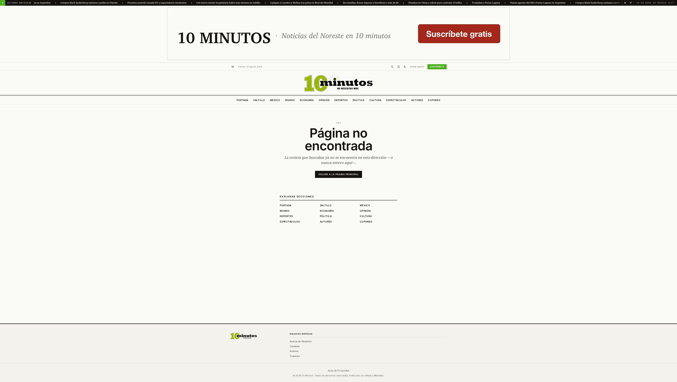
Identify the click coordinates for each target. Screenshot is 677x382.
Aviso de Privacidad (338, 370)
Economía (307, 100)
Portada (242, 100)
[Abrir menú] (232, 66)
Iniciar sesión (417, 66)
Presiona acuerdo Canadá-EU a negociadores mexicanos (135, 2)
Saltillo (259, 100)
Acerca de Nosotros (301, 341)
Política (358, 100)
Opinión (324, 100)
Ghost (368, 375)
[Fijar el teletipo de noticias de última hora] (631, 3)
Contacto (295, 346)
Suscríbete (437, 66)
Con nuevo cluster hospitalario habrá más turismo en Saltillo (206, 2)
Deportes (341, 100)
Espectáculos (396, 100)
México (275, 100)
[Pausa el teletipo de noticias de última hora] (625, 3)
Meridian (379, 375)
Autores (417, 100)
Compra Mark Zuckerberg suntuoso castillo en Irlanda (67, 2)
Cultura (375, 100)
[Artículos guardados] (398, 66)
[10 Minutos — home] (338, 83)
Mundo (290, 100)
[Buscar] (392, 66)
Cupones (434, 100)
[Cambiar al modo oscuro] (404, 66)
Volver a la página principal (338, 174)
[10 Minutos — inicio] (243, 336)
